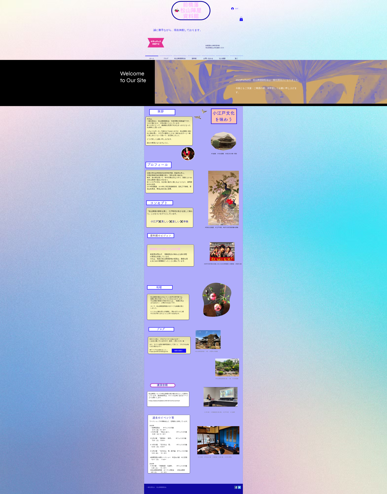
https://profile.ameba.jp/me (158, 351)
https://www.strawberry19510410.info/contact (164, 401)
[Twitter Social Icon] (239, 487)
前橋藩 (191, 4)
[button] (241, 19)
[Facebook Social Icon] (235, 487)
